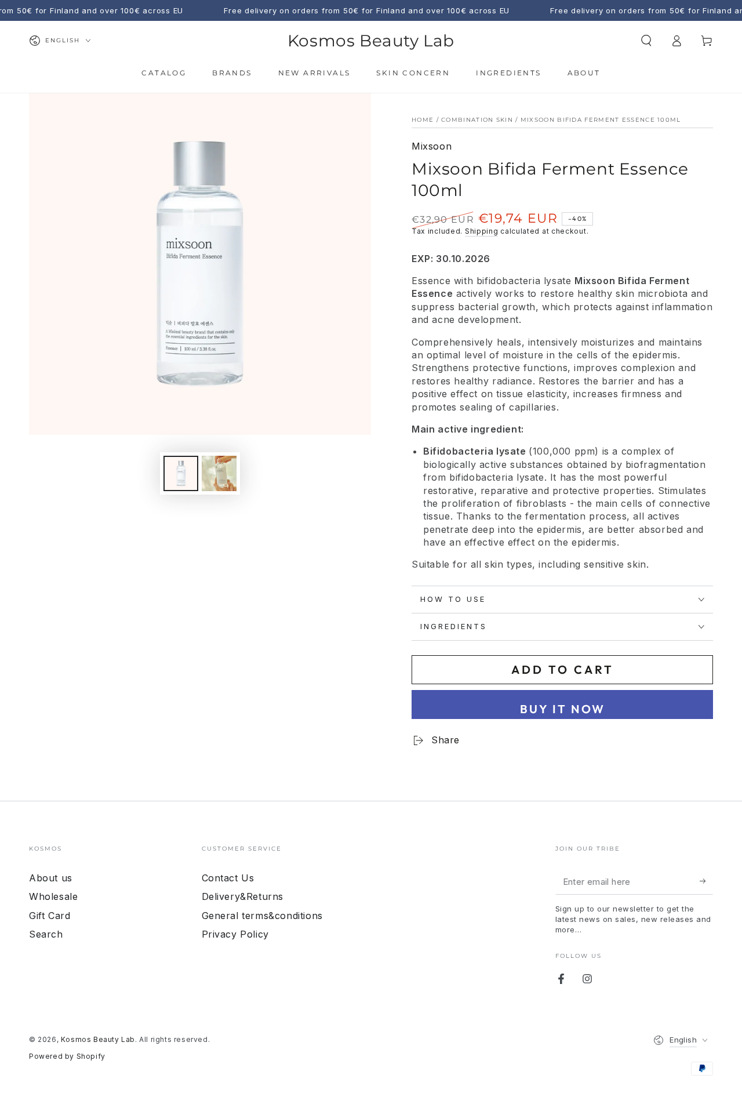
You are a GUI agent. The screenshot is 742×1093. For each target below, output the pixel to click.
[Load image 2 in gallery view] (219, 473)
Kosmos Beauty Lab (98, 1039)
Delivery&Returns (243, 896)
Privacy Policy (235, 934)
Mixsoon (432, 146)
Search (46, 934)
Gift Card (49, 915)
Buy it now (562, 709)
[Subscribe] (706, 881)
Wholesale (53, 896)
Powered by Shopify (67, 1056)
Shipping (482, 231)
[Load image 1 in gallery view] (180, 473)
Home (423, 120)
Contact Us (228, 878)
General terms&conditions (262, 915)
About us (50, 878)
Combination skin (477, 120)
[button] (646, 40)
